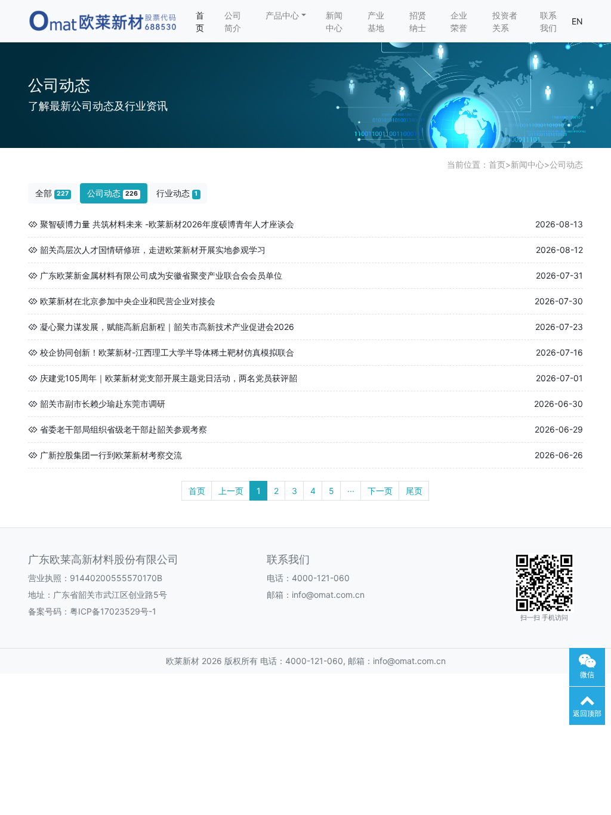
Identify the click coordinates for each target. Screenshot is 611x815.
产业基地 (376, 21)
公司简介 (232, 21)
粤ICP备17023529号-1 (113, 611)
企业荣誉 (458, 21)
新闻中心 (334, 21)
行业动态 (177, 193)
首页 (200, 21)
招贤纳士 (417, 21)
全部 (52, 193)
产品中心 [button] (282, 15)
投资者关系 (504, 21)
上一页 (230, 491)
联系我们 (548, 21)
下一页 (380, 491)
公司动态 (566, 164)
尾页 (414, 491)
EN (577, 21)
